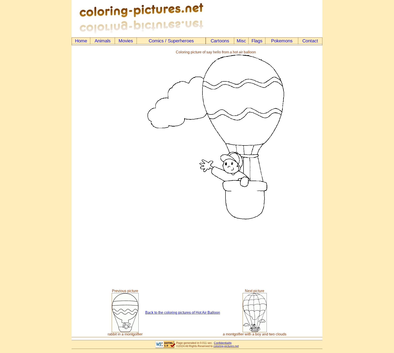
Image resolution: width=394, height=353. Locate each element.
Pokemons (282, 40)
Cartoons (220, 40)
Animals (103, 40)
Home (81, 40)
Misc (241, 40)
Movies (126, 40)
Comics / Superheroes (171, 40)
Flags (256, 40)
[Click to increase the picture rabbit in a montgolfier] (125, 331)
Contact (310, 40)
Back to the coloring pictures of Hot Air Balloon (182, 312)
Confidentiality (223, 343)
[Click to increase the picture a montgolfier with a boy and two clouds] (255, 331)
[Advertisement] (90, 135)
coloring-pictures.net (226, 346)
